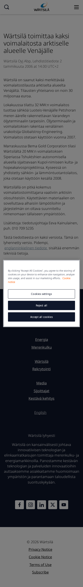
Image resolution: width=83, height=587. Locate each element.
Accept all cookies (41, 316)
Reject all (41, 305)
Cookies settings (41, 293)
